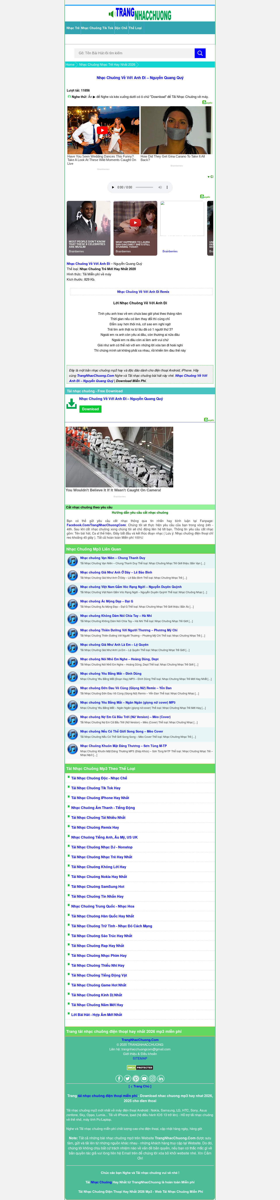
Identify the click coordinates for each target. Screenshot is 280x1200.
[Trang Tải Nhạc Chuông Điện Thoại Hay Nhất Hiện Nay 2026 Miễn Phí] (140, 19)
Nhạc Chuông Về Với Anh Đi (88, 263)
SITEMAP (140, 1058)
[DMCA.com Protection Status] (140, 1069)
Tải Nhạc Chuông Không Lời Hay (98, 866)
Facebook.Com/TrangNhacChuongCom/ (96, 525)
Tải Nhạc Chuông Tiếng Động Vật (99, 975)
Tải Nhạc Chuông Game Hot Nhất (98, 985)
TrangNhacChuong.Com (95, 375)
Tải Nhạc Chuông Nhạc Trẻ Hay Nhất (101, 856)
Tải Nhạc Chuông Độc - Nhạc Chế (99, 778)
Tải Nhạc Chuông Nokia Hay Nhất (99, 876)
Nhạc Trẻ (73, 28)
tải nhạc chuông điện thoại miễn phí (107, 1095)
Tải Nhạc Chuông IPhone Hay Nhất (100, 797)
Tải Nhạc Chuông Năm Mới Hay (97, 1004)
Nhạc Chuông (101, 1182)
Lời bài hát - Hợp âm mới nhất (96, 1014)
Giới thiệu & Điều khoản (140, 1053)
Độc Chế (121, 28)
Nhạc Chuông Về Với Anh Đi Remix (143, 291)
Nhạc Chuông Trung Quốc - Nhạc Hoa (102, 906)
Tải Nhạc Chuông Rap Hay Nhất (97, 945)
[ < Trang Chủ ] (140, 1086)
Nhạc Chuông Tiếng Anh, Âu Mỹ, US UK (104, 837)
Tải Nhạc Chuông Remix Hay (95, 827)
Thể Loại (135, 28)
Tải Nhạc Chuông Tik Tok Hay (96, 787)
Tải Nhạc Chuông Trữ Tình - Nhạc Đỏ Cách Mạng (111, 925)
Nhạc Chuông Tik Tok (97, 28)
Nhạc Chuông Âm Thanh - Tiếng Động (103, 807)
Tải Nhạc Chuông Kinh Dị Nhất (96, 994)
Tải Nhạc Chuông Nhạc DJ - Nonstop (102, 847)
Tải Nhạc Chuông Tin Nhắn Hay (97, 896)
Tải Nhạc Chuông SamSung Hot (97, 886)
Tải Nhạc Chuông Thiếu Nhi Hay (97, 965)
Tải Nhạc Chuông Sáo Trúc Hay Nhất (101, 935)
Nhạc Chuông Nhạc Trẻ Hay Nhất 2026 (107, 64)
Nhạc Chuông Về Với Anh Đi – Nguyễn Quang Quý (140, 77)
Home (70, 64)
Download (90, 408)
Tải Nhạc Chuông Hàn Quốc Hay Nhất (102, 916)
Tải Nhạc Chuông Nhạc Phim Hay (99, 955)
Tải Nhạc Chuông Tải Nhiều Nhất (98, 817)
